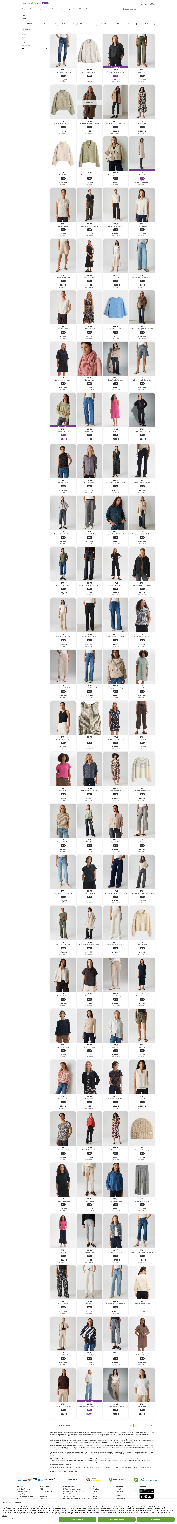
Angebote (96, 1489)
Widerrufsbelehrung (46, 1491)
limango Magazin (22, 1494)
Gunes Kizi (67, 1467)
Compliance (43, 1496)
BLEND (77, 1471)
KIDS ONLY (115, 1467)
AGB (41, 1489)
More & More (125, 1467)
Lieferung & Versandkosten (72, 1489)
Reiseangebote (120, 1498)
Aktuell (118, 1489)
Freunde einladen (22, 1491)
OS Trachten (106, 1467)
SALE (23, 48)
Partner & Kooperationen (25, 1496)
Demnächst (119, 1491)
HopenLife (76, 1467)
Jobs (18, 1498)
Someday (59, 1467)
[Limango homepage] (28, 3)
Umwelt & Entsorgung (70, 1494)
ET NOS (134, 1467)
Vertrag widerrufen (69, 1496)
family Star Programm (24, 1489)
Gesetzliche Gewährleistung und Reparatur (77, 1498)
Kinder (95, 1494)
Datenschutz (44, 1494)
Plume (52, 1467)
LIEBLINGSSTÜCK (56, 1471)
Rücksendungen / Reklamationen (73, 1491)
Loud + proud (68, 1471)
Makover (149, 1467)
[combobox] (136, 9)
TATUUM (142, 1467)
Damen (24, 40)
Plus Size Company (88, 1467)
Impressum (43, 1498)
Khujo (98, 1467)
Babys (95, 1491)
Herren (24, 43)
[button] (152, 3)
